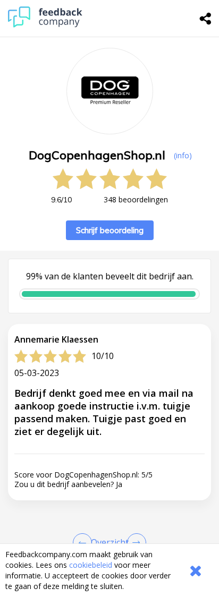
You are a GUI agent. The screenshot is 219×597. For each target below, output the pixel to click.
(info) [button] (183, 155)
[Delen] (206, 18)
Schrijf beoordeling (110, 230)
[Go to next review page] (134, 542)
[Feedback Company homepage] (45, 24)
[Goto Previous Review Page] (84, 542)
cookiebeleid (90, 565)
